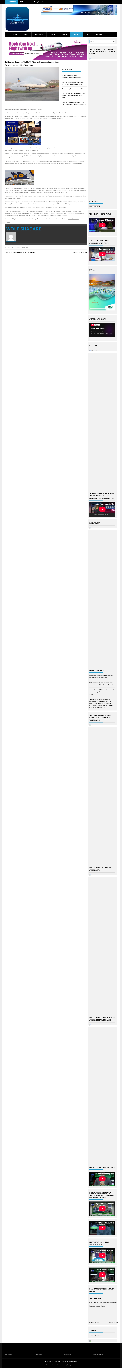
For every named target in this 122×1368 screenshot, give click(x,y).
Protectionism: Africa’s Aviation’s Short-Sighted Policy (20, 252)
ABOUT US (39, 1355)
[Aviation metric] (7, 34)
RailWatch (92, 682)
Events (64, 35)
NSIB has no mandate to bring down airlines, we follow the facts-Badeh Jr (42, 2)
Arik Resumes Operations (80, 252)
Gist (87, 35)
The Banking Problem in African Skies (73, 89)
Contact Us (67, 1355)
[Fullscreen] (113, 515)
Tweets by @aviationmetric (96, 1335)
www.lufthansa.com (73, 219)
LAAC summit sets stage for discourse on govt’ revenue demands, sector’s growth (73, 95)
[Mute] (110, 515)
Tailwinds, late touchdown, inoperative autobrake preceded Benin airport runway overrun (101, 705)
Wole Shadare (29, 65)
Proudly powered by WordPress (52, 1365)
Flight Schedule (15, 247)
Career (52, 35)
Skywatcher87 (93, 675)
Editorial (99, 35)
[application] (102, 509)
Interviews (39, 35)
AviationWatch (93, 690)
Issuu (97, 1322)
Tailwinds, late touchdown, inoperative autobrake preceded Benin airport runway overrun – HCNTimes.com (100, 701)
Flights (76, 35)
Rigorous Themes (74, 1365)
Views (26, 35)
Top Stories (24, 247)
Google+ (7, 222)
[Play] (92, 515)
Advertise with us (97, 1355)
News (15, 35)
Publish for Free (113, 1322)
